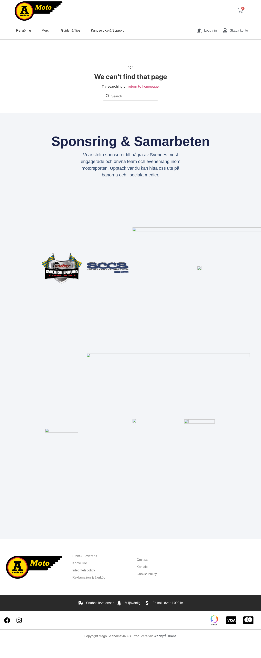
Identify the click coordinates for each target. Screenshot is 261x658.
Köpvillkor (79, 563)
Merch (46, 30)
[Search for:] (130, 96)
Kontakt (142, 567)
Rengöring (23, 30)
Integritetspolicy (83, 570)
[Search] (107, 96)
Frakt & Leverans (84, 556)
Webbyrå (160, 636)
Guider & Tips (70, 30)
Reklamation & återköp (88, 577)
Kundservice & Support (107, 30)
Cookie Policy (147, 574)
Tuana (172, 636)
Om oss (142, 559)
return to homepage (143, 86)
